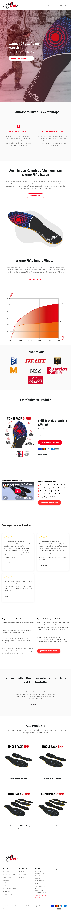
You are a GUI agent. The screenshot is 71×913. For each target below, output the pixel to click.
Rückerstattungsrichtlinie (9, 888)
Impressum (6, 871)
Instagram (23, 874)
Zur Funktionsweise (35, 279)
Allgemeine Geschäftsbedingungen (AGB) (9, 883)
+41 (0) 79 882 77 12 (40, 895)
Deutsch (53, 869)
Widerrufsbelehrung (8, 877)
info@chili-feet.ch (40, 897)
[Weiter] (32, 454)
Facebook (23, 871)
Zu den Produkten (35, 195)
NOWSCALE (7, 908)
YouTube (23, 877)
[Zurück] (6, 454)
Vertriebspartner (7, 894)
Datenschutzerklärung (9, 874)
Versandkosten (7, 891)
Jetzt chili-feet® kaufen (48, 651)
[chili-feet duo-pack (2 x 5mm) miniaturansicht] (19, 454)
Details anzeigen (42, 454)
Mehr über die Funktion (49, 502)
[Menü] (54, 5)
